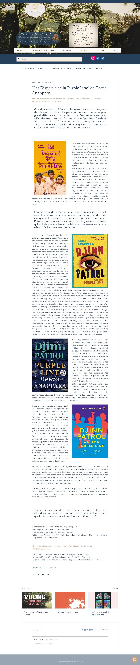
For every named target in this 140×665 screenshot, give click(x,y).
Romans (42, 68)
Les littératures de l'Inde (60, 68)
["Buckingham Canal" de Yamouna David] (103, 600)
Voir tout (115, 588)
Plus (98, 68)
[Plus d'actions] (106, 82)
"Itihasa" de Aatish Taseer (68, 612)
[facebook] (67, 658)
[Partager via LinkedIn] (43, 574)
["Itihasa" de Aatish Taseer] (70, 600)
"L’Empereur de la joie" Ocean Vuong (36, 613)
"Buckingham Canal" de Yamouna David (100, 613)
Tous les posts (28, 68)
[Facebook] (98, 58)
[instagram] (70, 658)
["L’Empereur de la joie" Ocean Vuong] (37, 600)
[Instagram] (93, 58)
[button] (116, 68)
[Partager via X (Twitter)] (38, 574)
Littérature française (83, 68)
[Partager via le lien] (48, 574)
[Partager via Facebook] (33, 574)
